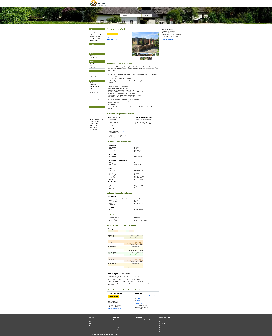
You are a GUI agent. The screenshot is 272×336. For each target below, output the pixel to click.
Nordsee (114, 323)
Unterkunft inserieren (95, 38)
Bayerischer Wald (116, 327)
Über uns (161, 327)
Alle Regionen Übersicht (118, 319)
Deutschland (93, 57)
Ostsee (114, 321)
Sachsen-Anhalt (93, 77)
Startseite (92, 31)
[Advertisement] (172, 64)
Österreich (91, 321)
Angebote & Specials (95, 36)
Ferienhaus (121, 131)
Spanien (91, 325)
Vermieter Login (94, 40)
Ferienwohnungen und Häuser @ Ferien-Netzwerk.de (102, 334)
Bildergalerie (110, 37)
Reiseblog (161, 325)
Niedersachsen (93, 75)
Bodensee (115, 325)
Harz (91, 65)
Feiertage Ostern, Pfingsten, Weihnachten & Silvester (147, 319)
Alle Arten (92, 46)
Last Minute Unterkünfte (96, 34)
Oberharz (92, 67)
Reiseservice (161, 321)
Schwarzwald (115, 329)
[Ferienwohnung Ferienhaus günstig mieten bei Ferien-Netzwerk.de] (99, 6)
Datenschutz (162, 331)
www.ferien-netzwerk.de (114, 308)
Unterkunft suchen (94, 32)
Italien (90, 323)
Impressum (161, 329)
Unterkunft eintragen (163, 319)
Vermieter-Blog (162, 323)
